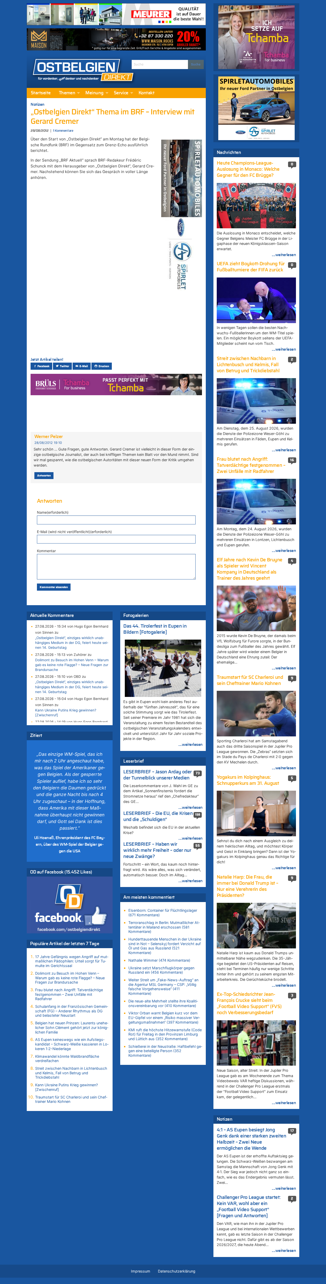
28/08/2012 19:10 (48, 443)
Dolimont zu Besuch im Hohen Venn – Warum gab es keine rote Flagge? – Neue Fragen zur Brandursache (72, 665)
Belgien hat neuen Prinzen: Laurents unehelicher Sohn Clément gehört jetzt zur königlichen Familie (71, 1027)
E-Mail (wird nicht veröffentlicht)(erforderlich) (74, 532)
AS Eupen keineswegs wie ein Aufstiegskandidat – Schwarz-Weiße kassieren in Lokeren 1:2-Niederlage (71, 1044)
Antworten (44, 475)
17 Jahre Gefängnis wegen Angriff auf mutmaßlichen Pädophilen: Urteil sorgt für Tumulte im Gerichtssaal (71, 961)
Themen (67, 93)
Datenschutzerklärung (176, 1271)
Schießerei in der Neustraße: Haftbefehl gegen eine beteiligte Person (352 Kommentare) (165, 1050)
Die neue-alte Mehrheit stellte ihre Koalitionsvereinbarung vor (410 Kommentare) (163, 1003)
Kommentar (46, 551)
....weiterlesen (190, 745)
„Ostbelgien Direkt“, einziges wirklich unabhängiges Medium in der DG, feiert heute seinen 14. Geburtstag (71, 643)
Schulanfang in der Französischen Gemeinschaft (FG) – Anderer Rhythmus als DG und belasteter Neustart (71, 1010)
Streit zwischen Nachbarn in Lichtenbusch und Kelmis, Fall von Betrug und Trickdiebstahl (71, 1072)
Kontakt (146, 93)
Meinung (94, 93)
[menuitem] (41, 93)
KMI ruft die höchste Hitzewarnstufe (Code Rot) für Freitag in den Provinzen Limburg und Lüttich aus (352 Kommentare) (165, 1034)
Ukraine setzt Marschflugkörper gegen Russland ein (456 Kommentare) (161, 970)
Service (121, 93)
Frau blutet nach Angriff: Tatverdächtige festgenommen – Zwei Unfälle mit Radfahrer (69, 994)
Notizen (38, 104)
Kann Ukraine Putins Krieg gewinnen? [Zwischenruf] (65, 712)
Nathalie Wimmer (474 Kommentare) (159, 960)
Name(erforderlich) (53, 512)
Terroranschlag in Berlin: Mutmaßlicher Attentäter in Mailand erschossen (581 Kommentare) (164, 927)
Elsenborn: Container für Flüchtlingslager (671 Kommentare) (162, 912)
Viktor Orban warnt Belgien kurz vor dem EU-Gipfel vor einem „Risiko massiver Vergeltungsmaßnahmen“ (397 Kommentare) (164, 1017)
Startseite (41, 93)
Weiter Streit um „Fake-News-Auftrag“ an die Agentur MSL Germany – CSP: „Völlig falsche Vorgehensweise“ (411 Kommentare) (163, 987)
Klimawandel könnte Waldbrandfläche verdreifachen (67, 1058)
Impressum (140, 1271)
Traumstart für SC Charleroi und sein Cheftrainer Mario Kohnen (71, 1099)
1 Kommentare (63, 131)
